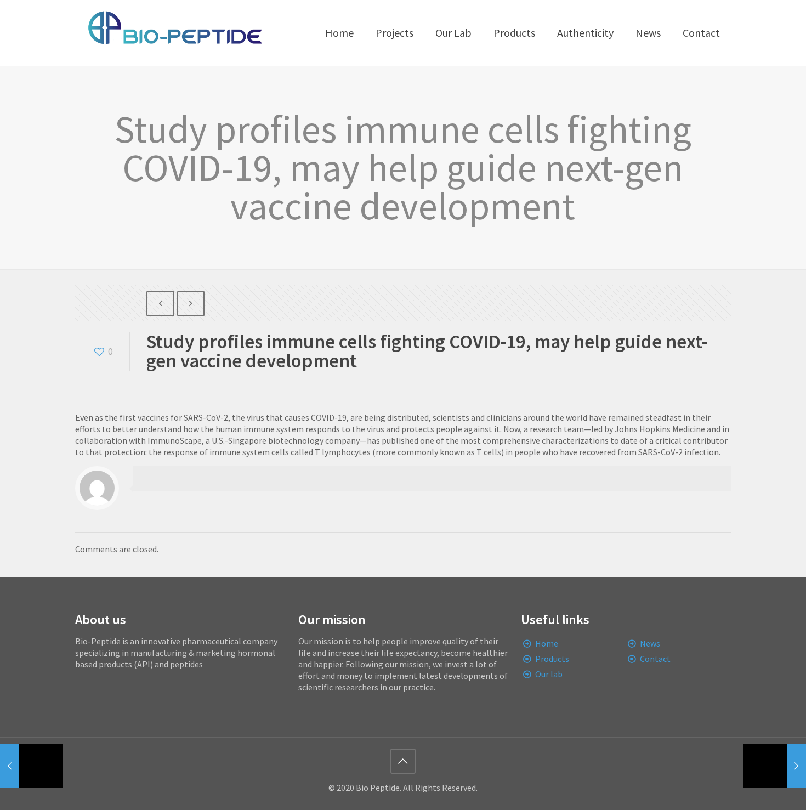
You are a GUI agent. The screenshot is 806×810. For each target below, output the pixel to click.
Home (546, 643)
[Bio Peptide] (174, 33)
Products (552, 658)
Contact (655, 658)
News (650, 643)
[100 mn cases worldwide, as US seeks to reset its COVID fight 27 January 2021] (774, 766)
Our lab (549, 674)
